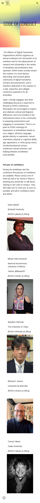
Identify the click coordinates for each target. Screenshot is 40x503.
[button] (2, 3)
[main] (20, 23)
